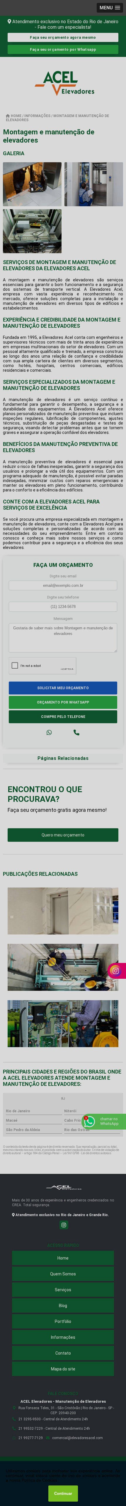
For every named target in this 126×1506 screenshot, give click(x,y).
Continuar (63, 1493)
